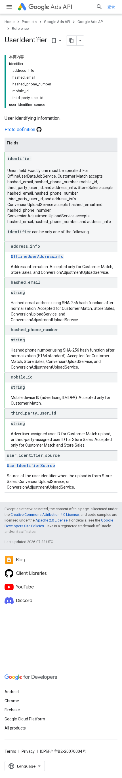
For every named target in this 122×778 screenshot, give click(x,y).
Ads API (61, 7)
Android (12, 691)
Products (29, 22)
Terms (10, 751)
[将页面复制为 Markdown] (71, 40)
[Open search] (99, 6)
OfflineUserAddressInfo (37, 256)
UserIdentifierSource (31, 465)
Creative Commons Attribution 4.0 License (44, 514)
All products (15, 728)
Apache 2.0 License (51, 520)
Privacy (28, 751)
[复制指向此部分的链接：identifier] (37, 158)
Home (9, 22)
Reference (20, 28)
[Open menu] (9, 7)
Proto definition (20, 129)
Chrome (12, 701)
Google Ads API (57, 22)
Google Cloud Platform (25, 719)
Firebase (12, 710)
